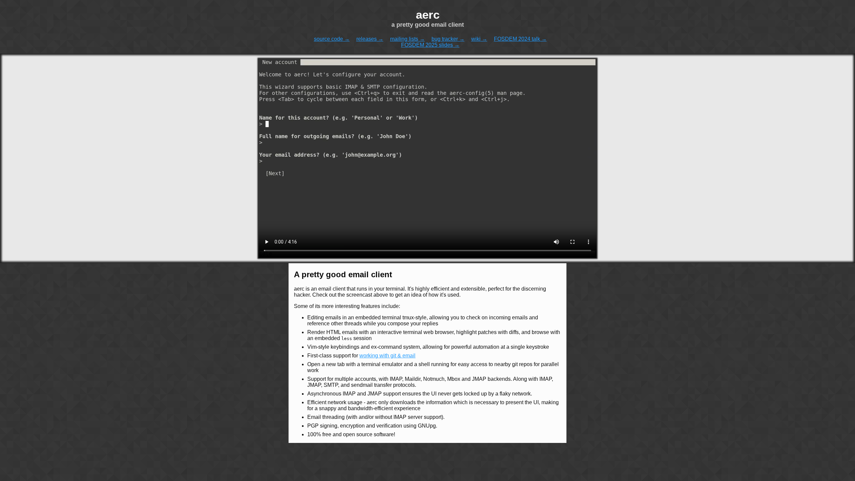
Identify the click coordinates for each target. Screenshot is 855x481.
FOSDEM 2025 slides (427, 45)
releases (366, 39)
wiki (476, 39)
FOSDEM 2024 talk (517, 39)
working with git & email (387, 355)
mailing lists (404, 39)
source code (328, 39)
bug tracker (445, 39)
